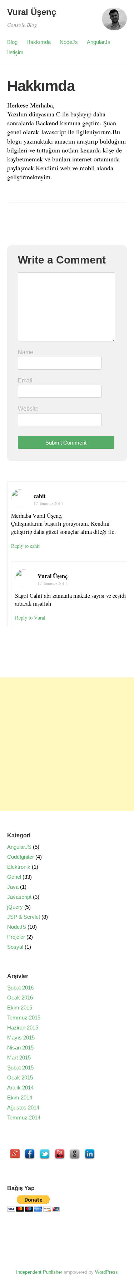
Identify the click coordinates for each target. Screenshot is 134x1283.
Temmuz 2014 (23, 1117)
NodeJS (16, 927)
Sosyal (15, 947)
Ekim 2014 (19, 1097)
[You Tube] (59, 1154)
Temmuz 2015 (23, 1017)
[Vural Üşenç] (114, 21)
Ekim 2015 (19, 1007)
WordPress (106, 1272)
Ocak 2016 (20, 997)
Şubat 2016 (20, 987)
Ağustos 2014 (23, 1107)
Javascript (19, 897)
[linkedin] (89, 1154)
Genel (14, 877)
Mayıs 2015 (21, 1037)
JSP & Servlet (23, 917)
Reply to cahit (25, 545)
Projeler (16, 937)
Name (25, 352)
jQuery (15, 907)
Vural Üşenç (31, 12)
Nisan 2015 (20, 1047)
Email (25, 380)
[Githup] (74, 1154)
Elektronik (18, 867)
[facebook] (29, 1154)
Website (28, 409)
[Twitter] (44, 1154)
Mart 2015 (19, 1057)
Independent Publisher (39, 1272)
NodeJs (69, 42)
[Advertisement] (67, 744)
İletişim (15, 52)
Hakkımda (38, 42)
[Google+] (14, 1154)
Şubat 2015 (20, 1067)
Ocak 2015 (20, 1077)
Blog (12, 42)
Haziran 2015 (22, 1027)
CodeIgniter (20, 857)
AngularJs (98, 42)
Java (13, 887)
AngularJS (19, 847)
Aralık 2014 (20, 1087)
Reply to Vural (30, 617)
